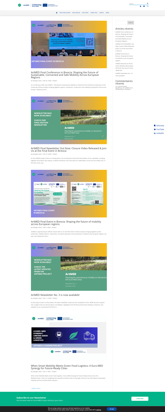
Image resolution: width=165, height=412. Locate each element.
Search (131, 22)
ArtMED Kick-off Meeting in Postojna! (124, 88)
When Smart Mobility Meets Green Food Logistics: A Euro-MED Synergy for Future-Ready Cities (67, 367)
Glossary (160, 125)
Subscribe (139, 399)
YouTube (160, 129)
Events (101, 13)
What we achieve (64, 13)
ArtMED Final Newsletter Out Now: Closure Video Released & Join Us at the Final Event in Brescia (68, 149)
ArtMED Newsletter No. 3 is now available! (55, 295)
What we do (76, 13)
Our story (85, 13)
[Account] (140, 6)
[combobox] (137, 4)
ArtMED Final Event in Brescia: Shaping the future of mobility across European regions (66, 223)
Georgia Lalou (37, 81)
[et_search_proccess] (147, 3)
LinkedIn (160, 133)
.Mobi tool (93, 13)
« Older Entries (35, 388)
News (107, 13)
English (147, 6)
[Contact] (144, 6)
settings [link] (98, 410)
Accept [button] (112, 409)
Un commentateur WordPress (121, 87)
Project (55, 81)
